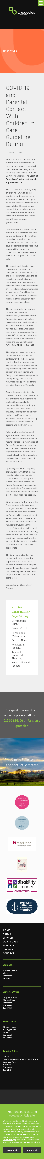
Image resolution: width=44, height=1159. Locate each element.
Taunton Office (10, 1051)
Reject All (32, 1150)
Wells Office (9, 965)
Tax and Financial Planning (17, 655)
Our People (10, 941)
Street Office (9, 1021)
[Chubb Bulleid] (22, 13)
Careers (8, 949)
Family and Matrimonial (19, 634)
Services (8, 937)
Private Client (19, 628)
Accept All (12, 1150)
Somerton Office (11, 992)
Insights (8, 945)
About (7, 933)
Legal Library (20, 616)
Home (6, 930)
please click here (31, 1142)
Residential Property (18, 646)
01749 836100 (13, 720)
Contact (8, 953)
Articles (17, 607)
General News (20, 640)
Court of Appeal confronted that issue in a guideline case (22, 179)
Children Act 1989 (25, 345)
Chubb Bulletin (21, 611)
